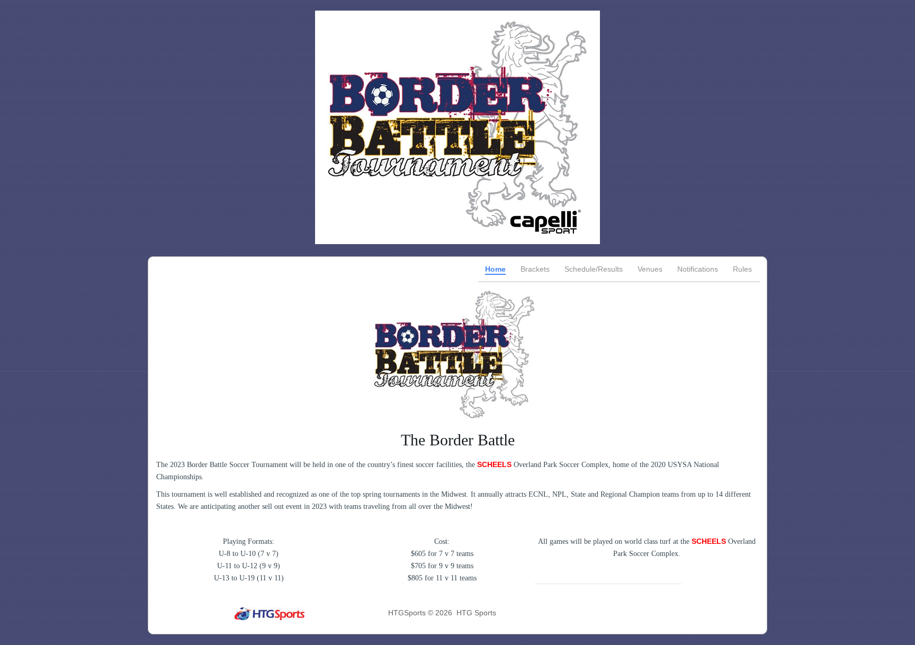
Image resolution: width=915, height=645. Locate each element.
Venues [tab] (650, 269)
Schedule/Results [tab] (593, 269)
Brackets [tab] (535, 269)
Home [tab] (495, 269)
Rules (742, 269)
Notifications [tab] (697, 269)
